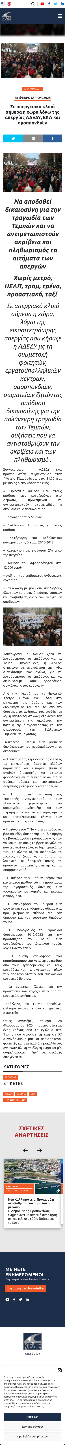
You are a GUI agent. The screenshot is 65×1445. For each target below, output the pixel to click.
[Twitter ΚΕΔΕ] (55, 4)
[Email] (33, 138)
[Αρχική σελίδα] (6, 16)
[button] (59, 1370)
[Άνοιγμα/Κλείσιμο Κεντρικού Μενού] (60, 16)
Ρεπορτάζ (10, 1077)
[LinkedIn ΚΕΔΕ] (62, 4)
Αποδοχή (32, 1416)
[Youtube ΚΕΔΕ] (42, 4)
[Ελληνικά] (3, 4)
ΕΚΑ (33, 1094)
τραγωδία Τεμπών (15, 1100)
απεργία (21, 1094)
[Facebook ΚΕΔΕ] (49, 4)
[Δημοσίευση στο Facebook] (52, 138)
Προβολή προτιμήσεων (32, 1436)
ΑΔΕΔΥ (8, 1094)
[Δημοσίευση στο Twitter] (13, 138)
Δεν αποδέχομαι (32, 1426)
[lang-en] (9, 4)
